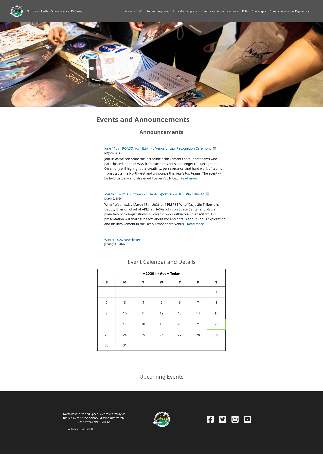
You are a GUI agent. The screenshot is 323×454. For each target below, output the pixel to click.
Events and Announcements (220, 11)
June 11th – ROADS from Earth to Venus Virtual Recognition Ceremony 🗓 (160, 148)
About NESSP (133, 11)
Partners (72, 429)
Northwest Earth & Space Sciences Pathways (55, 11)
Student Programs (157, 11)
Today (175, 273)
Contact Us (87, 429)
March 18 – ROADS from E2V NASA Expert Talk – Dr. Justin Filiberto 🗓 (156, 194)
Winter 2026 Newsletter (122, 239)
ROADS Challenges (254, 11)
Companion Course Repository (289, 11)
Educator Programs (185, 11)
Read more (188, 178)
